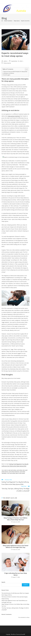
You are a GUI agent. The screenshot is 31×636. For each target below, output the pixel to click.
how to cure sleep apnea (10, 470)
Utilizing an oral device (8, 73)
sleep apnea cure (21, 470)
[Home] (2, 20)
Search (3, 582)
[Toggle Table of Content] (25, 69)
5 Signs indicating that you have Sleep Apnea (15, 574)
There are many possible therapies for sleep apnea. (15, 71)
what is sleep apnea (20, 473)
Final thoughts (6, 75)
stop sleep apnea (11, 473)
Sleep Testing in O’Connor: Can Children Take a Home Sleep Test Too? (15, 519)
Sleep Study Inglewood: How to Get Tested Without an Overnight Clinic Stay (15, 546)
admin (5, 61)
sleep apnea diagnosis (14, 471)
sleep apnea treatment (14, 116)
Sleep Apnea (7, 63)
